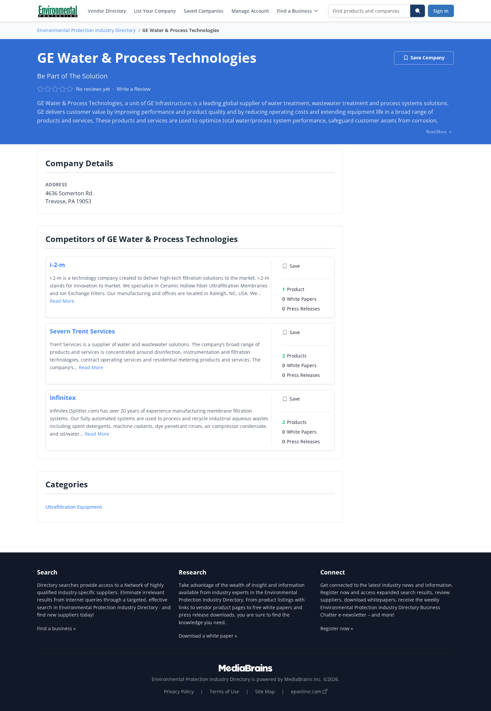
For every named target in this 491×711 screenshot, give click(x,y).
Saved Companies (203, 11)
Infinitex (62, 398)
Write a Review (134, 88)
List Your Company (155, 11)
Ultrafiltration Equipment (73, 507)
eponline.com (307, 691)
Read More (62, 301)
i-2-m (57, 265)
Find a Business (294, 11)
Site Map (265, 691)
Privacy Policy (179, 691)
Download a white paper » (208, 636)
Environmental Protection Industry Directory (86, 30)
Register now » (336, 628)
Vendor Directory (107, 11)
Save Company (428, 57)
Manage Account (250, 11)
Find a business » (56, 628)
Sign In (441, 11)
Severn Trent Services (82, 331)
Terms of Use (224, 691)
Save (295, 266)
